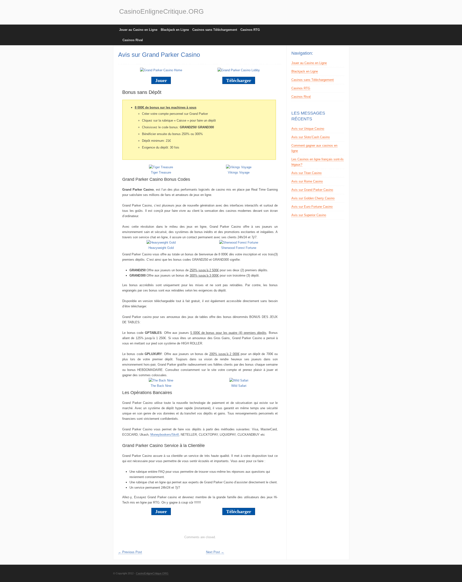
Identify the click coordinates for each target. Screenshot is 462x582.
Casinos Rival (132, 40)
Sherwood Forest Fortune (238, 248)
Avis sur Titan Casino (306, 173)
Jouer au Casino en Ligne (138, 30)
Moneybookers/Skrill (164, 434)
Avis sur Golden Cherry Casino (312, 198)
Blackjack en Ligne (175, 30)
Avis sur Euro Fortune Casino (312, 206)
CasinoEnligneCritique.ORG (161, 11)
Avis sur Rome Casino (307, 181)
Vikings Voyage (239, 172)
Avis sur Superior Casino (308, 215)
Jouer (161, 80)
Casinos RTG (250, 30)
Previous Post (130, 552)
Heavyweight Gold (161, 248)
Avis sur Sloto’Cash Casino (310, 137)
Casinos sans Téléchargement (214, 30)
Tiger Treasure (161, 172)
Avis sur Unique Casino (307, 128)
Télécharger (238, 80)
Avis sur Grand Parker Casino (312, 190)
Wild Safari (238, 386)
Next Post (215, 552)
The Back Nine (161, 386)
